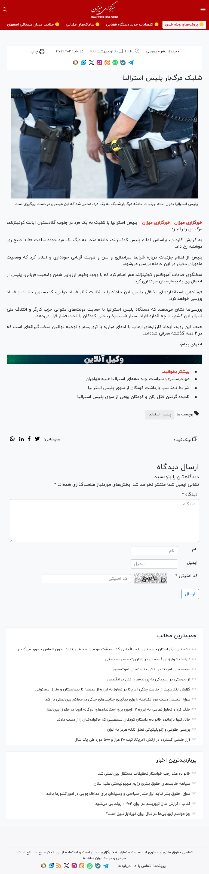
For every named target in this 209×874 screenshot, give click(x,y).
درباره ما (124, 866)
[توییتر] (91, 64)
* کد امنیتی (186, 576)
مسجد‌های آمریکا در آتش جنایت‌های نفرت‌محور (151, 669)
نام (195, 549)
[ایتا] (107, 64)
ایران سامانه (92, 858)
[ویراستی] (83, 64)
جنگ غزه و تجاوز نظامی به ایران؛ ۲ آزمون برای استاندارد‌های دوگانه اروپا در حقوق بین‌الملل (118, 709)
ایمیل (192, 563)
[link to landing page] (104, 9)
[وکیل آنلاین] (104, 359)
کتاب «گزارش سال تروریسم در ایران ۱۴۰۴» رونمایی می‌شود (142, 803)
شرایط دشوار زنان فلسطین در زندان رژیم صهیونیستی (147, 659)
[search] (5, 9)
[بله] (123, 64)
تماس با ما (142, 866)
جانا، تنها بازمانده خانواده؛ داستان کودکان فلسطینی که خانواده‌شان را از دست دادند (123, 719)
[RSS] (59, 867)
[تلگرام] (131, 64)
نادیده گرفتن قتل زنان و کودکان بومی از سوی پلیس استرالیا (133, 397)
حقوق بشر (169, 51)
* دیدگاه (190, 494)
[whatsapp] (12, 439)
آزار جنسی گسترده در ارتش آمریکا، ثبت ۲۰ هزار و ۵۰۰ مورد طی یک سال (132, 739)
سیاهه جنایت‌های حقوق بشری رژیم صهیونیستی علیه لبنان (142, 783)
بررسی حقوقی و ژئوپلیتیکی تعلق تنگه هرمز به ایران (148, 729)
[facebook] (29, 439)
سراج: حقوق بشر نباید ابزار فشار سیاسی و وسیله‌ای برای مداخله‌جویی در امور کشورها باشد (118, 793)
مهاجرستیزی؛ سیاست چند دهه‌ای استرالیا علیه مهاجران (137, 379)
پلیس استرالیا (159, 414)
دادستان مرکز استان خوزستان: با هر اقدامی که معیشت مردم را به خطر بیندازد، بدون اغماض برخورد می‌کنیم (104, 649)
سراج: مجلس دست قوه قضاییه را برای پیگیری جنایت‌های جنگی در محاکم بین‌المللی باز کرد (117, 699)
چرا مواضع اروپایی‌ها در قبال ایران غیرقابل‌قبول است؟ (148, 813)
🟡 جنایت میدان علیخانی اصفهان (33, 24)
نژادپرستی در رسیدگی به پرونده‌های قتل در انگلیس (148, 679)
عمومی (152, 51)
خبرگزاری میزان (188, 223)
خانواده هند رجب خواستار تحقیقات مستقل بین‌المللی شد (144, 773)
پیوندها (159, 866)
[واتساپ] (115, 64)
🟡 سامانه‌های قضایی (83, 24)
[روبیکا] (75, 64)
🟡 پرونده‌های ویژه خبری (184, 24)
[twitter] (37, 440)
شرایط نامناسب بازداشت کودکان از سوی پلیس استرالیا (138, 388)
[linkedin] (21, 439)
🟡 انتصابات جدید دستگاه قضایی (132, 24)
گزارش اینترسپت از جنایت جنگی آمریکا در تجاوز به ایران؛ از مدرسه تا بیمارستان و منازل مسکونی (112, 689)
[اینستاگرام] (99, 64)
